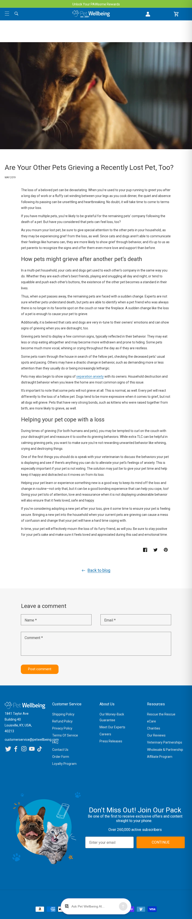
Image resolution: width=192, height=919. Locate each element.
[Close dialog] (160, 421)
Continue (61, 505)
